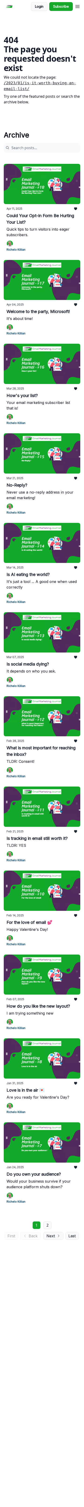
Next (50, 1236)
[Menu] (77, 5)
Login (39, 6)
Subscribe (61, 6)
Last (72, 1236)
